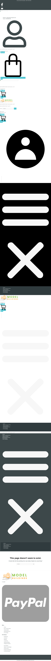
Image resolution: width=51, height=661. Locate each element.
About (1, 655)
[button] (25, 234)
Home (3, 176)
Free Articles (4, 180)
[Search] (15, 109)
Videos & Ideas (5, 178)
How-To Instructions (6, 177)
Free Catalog (4, 181)
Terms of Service (3, 657)
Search (1, 108)
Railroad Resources (6, 179)
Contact (1, 659)
